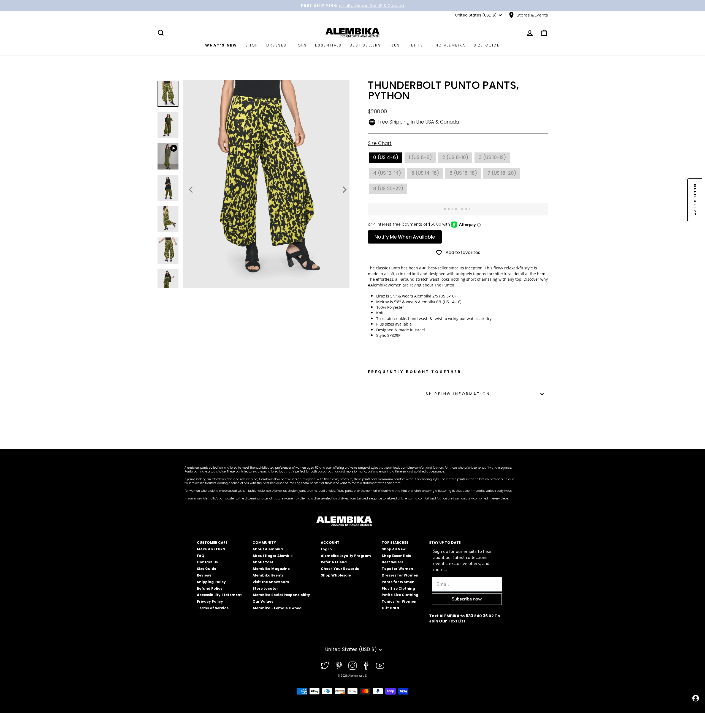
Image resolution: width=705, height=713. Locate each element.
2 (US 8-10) (455, 157)
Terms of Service (213, 608)
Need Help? (695, 200)
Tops (301, 45)
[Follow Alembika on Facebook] (366, 666)
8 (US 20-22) (388, 188)
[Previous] (191, 190)
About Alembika (268, 549)
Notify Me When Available (405, 237)
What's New (221, 45)
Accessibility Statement (219, 594)
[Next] (344, 190)
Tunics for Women (399, 601)
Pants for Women (398, 582)
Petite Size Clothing (400, 594)
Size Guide (487, 45)
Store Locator (265, 588)
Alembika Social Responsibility (281, 594)
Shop (251, 45)
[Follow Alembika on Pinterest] (339, 666)
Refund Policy (210, 588)
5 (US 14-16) (425, 173)
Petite (415, 45)
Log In (326, 549)
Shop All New (393, 549)
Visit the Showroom (271, 582)
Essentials (328, 45)
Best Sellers (365, 45)
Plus (394, 45)
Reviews (204, 575)
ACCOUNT (330, 542)
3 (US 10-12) (492, 157)
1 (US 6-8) (420, 157)
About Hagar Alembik (273, 555)
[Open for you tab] (695, 698)
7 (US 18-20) (501, 173)
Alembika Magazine (271, 568)
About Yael (263, 562)
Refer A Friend (334, 562)
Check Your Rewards (340, 568)
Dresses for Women (400, 575)
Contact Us (207, 562)
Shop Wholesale (336, 575)
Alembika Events (268, 575)
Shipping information (458, 394)
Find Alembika (448, 45)
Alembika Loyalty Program (346, 555)
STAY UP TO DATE (445, 542)
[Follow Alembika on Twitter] (325, 666)
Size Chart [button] (380, 143)
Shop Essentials (396, 555)
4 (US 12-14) (387, 173)
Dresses (276, 45)
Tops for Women (397, 568)
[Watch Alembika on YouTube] (380, 666)
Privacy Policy (210, 601)
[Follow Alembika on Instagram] (352, 666)
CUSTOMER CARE (212, 542)
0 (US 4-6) (385, 157)
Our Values (263, 601)
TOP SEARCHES (395, 542)
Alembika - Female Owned (277, 608)
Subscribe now (467, 599)
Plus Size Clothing (398, 588)
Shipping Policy (211, 582)
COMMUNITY (264, 542)
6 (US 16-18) (463, 173)
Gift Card (390, 608)
